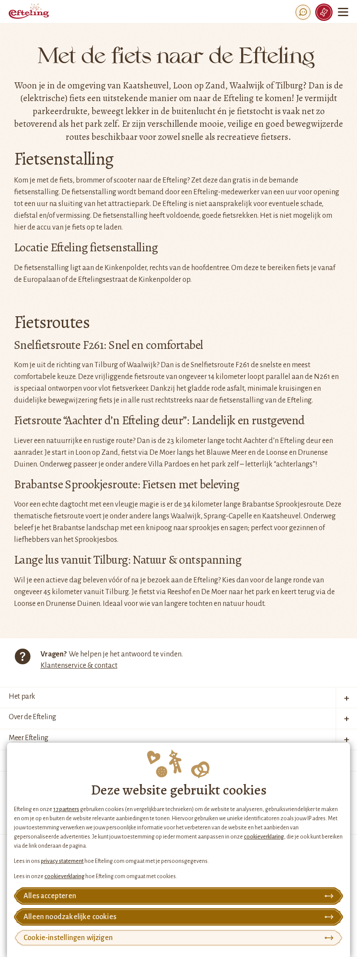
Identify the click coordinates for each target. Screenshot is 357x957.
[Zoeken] (303, 12)
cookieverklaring (264, 837)
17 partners (66, 809)
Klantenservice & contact (79, 666)
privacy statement (62, 861)
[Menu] (343, 12)
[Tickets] (324, 12)
